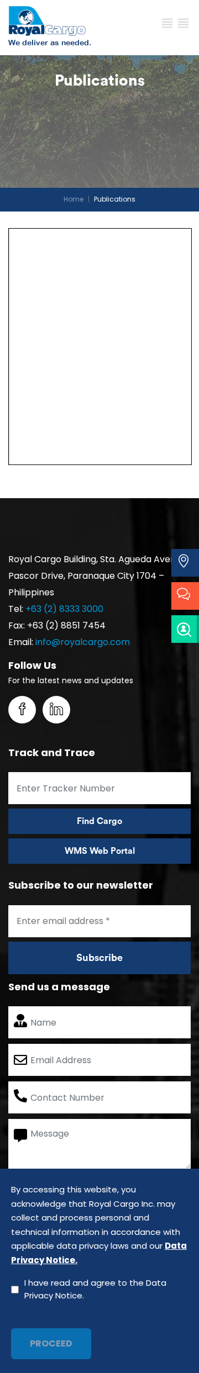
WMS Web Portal (100, 851)
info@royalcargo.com (82, 642)
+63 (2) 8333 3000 (64, 609)
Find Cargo (99, 821)
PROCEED (51, 1343)
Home (73, 199)
